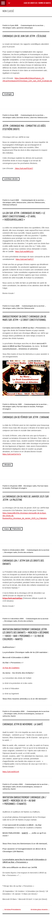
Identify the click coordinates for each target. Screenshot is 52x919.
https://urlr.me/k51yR (11, 772)
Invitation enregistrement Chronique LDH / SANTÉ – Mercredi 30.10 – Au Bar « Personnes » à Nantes (24, 800)
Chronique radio (9, 28)
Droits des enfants (25, 552)
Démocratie (21, 202)
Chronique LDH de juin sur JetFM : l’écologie (24, 36)
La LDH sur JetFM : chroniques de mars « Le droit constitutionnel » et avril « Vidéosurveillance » (24, 216)
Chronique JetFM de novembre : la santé (23, 724)
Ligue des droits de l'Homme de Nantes (37, 3)
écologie (8, 94)
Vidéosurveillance (10, 205)
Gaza (6, 529)
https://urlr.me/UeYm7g (12, 454)
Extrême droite (23, 117)
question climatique (25, 28)
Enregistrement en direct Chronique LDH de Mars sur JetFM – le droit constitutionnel (24, 318)
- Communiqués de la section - (32, 25)
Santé (13, 716)
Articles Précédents (12, 909)
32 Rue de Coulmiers (11, 668)
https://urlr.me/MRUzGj (24, 251)
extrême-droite (11, 179)
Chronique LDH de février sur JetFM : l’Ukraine (26, 417)
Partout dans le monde (26, 406)
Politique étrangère (19, 488)
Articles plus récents (40, 909)
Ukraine (7, 465)
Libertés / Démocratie (38, 117)
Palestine (16, 529)
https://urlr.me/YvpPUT (25, 259)
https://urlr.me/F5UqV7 (24, 168)
